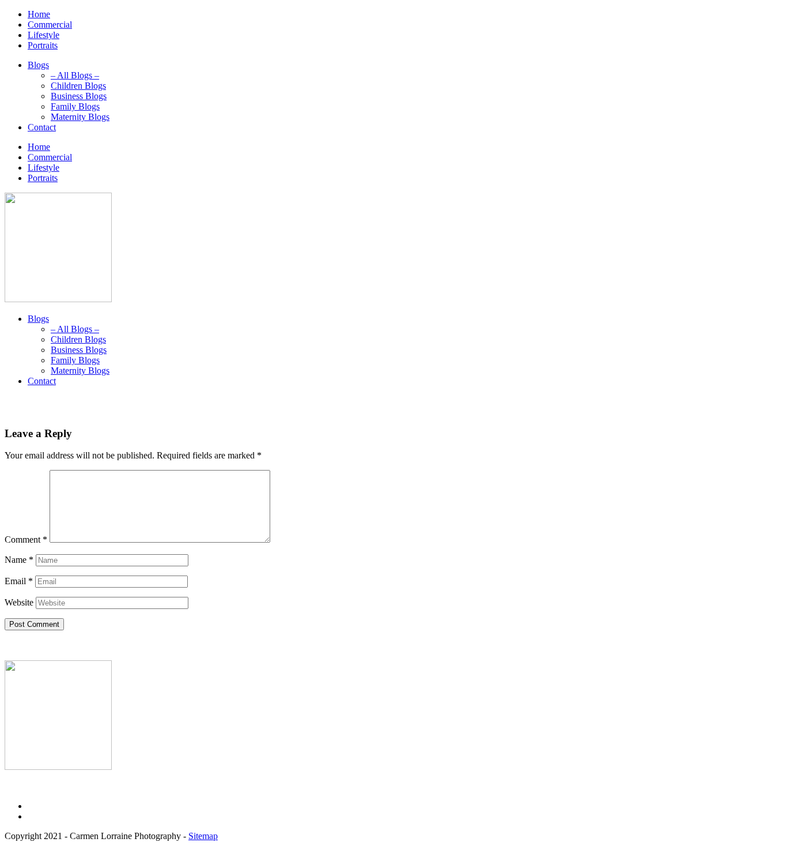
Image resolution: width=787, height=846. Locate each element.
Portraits (43, 45)
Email (19, 581)
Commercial (50, 24)
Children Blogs (78, 86)
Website (19, 602)
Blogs (38, 65)
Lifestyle (43, 35)
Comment (26, 539)
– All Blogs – (75, 75)
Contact (42, 127)
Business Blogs (79, 96)
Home (39, 14)
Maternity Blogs (80, 117)
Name (19, 560)
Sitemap (203, 836)
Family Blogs (75, 106)
